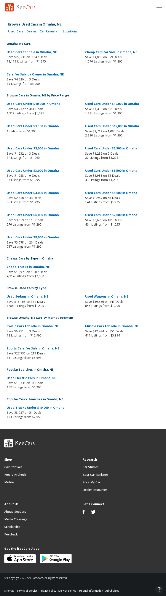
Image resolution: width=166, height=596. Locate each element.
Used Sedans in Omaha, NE (27, 296)
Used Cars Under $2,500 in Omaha (111, 148)
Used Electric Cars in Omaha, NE (31, 378)
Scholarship (12, 527)
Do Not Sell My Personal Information (80, 591)
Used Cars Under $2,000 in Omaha (33, 148)
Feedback (11, 534)
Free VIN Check (15, 475)
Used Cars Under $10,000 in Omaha (34, 104)
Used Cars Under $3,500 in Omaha (111, 170)
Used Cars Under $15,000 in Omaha (112, 126)
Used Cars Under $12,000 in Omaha (112, 104)
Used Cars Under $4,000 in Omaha (33, 193)
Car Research (49, 31)
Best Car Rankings (96, 475)
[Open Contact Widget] (159, 589)
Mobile (9, 482)
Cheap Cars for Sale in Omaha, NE (111, 52)
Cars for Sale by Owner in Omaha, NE (35, 74)
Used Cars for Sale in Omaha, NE (32, 52)
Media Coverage (15, 519)
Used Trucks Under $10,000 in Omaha (35, 407)
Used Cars (15, 31)
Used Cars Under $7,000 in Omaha (111, 215)
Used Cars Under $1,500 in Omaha (33, 126)
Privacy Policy (48, 591)
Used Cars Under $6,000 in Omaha (33, 215)
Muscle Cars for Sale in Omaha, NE (112, 326)
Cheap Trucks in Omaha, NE (28, 267)
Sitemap (9, 591)
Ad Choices (112, 591)
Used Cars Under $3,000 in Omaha (33, 170)
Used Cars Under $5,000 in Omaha (111, 193)
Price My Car (91, 482)
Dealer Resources (95, 490)
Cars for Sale (13, 467)
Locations (70, 31)
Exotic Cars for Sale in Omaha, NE (33, 326)
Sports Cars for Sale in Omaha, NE (33, 348)
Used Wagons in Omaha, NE (106, 296)
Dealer (31, 31)
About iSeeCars (15, 511)
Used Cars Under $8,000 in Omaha (33, 237)
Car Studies (91, 467)
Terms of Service (27, 591)
